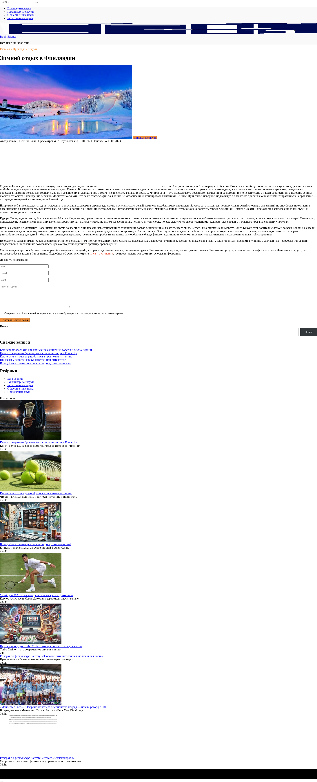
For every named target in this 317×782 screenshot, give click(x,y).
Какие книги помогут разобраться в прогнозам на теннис (36, 356)
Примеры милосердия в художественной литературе (33, 359)
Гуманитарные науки (20, 11)
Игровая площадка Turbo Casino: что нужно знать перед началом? (41, 646)
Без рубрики (15, 378)
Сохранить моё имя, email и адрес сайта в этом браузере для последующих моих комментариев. (64, 313)
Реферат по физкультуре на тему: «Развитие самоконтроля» (37, 757)
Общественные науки (20, 14)
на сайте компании (101, 253)
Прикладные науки (19, 8)
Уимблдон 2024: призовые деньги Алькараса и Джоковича (36, 595)
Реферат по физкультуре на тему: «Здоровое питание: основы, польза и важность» (51, 656)
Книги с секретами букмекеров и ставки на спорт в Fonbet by (38, 353)
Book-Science (8, 36)
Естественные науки (20, 18)
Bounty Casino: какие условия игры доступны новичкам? (35, 363)
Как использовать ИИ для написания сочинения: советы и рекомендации (46, 349)
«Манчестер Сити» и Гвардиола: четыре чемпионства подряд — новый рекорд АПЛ (53, 707)
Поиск (4, 326)
